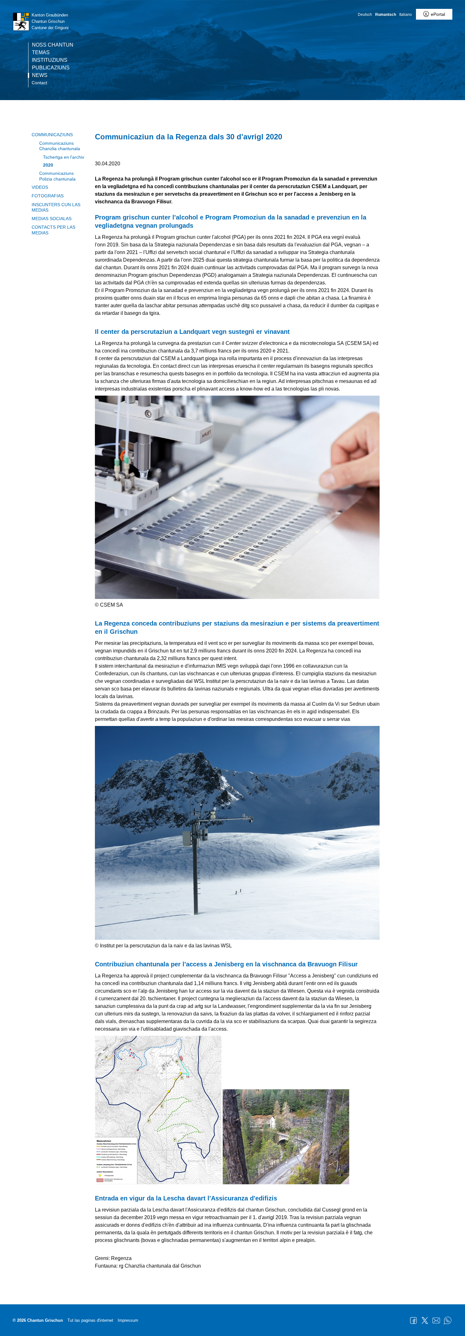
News (39, 75)
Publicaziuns (51, 67)
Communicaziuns (52, 134)
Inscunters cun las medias (56, 207)
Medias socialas (51, 218)
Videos (40, 187)
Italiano (405, 14)
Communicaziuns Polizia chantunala (57, 176)
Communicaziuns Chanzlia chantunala (59, 146)
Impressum (128, 1320)
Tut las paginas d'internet (90, 1320)
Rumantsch (385, 14)
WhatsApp (447, 1320)
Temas (41, 52)
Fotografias (48, 195)
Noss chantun (52, 45)
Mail (436, 1320)
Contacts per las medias (53, 230)
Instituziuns (49, 60)
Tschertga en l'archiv (63, 157)
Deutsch (365, 14)
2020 (48, 165)
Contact (39, 82)
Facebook (413, 1320)
